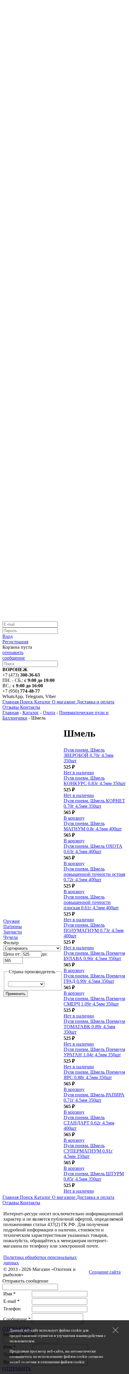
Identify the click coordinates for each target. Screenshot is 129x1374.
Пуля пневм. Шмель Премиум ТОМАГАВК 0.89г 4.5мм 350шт (94, 1027)
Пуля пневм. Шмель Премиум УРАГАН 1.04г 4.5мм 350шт (94, 1052)
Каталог (30, 712)
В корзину (74, 818)
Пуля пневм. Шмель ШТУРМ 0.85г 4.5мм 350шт (94, 1176)
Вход (7, 636)
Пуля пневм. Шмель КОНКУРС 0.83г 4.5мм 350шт (95, 780)
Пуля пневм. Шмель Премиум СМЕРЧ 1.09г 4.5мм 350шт (94, 1001)
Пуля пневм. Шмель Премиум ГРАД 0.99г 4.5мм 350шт (94, 978)
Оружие (11, 921)
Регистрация (15, 641)
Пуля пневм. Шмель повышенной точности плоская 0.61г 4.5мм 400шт (91, 902)
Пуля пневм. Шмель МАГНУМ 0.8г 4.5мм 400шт (93, 826)
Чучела (10, 937)
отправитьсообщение (13, 655)
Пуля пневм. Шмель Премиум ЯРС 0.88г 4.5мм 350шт (94, 1074)
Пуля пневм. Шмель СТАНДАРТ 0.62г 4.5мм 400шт (89, 1123)
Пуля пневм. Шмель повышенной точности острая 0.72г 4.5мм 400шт (94, 874)
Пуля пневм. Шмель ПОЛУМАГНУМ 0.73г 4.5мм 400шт (94, 930)
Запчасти (12, 931)
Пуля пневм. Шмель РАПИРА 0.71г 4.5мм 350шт (94, 1097)
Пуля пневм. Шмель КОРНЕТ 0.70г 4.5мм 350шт (94, 803)
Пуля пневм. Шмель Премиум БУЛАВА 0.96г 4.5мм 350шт (94, 956)
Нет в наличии (79, 772)
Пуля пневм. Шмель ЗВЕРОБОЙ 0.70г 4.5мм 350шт (88, 755)
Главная (10, 712)
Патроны (12, 926)
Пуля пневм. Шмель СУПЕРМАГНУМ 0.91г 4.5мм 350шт (88, 1151)
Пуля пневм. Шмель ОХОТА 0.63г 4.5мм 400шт (93, 849)
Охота (49, 712)
